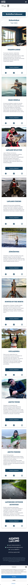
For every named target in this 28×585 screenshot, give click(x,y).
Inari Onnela (14, 100)
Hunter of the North (14, 302)
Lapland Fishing (14, 201)
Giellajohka (14, 351)
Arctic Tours (14, 402)
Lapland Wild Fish (14, 150)
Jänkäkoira (14, 252)
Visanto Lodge (14, 49)
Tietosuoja (13, 583)
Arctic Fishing (14, 452)
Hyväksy (14, 576)
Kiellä (14, 580)
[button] (26, 567)
